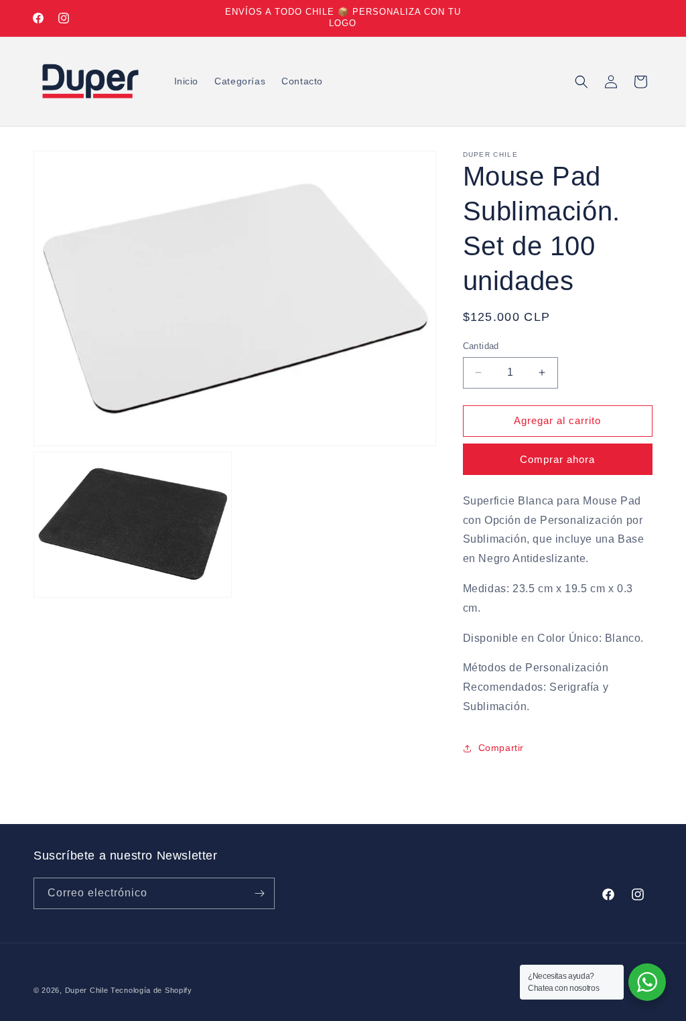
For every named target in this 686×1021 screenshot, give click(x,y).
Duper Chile (87, 990)
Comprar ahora (557, 459)
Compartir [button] (501, 747)
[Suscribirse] (259, 893)
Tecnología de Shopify (151, 990)
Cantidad (481, 346)
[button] (581, 81)
